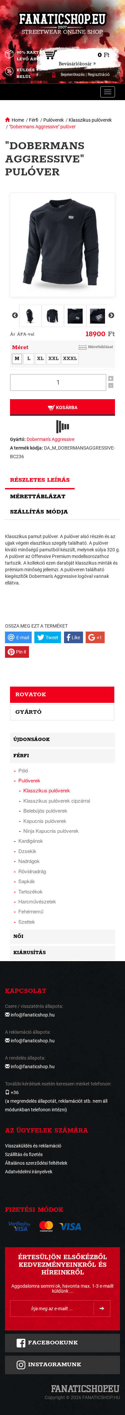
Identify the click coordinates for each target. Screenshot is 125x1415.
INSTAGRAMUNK (53, 1364)
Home (18, 120)
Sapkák (26, 881)
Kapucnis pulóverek (44, 820)
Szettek (26, 921)
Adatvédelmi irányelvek (28, 1171)
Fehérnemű (30, 911)
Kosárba (66, 407)
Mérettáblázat (100, 346)
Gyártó (28, 712)
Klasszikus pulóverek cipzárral (56, 800)
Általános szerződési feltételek (36, 1163)
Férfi (33, 120)
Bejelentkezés (73, 74)
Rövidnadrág (32, 871)
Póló (23, 770)
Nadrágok (29, 860)
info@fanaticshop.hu (33, 1014)
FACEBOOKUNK (52, 1342)
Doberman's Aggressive (50, 439)
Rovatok (30, 694)
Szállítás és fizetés (24, 1154)
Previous (14, 315)
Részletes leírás (40, 480)
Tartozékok (30, 891)
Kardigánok (30, 840)
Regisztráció (99, 74)
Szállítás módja (39, 512)
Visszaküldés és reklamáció (33, 1145)
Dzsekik (27, 850)
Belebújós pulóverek (45, 810)
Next (110, 315)
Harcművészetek (37, 901)
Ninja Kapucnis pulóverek (51, 830)
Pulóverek (53, 120)
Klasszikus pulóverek (90, 120)
